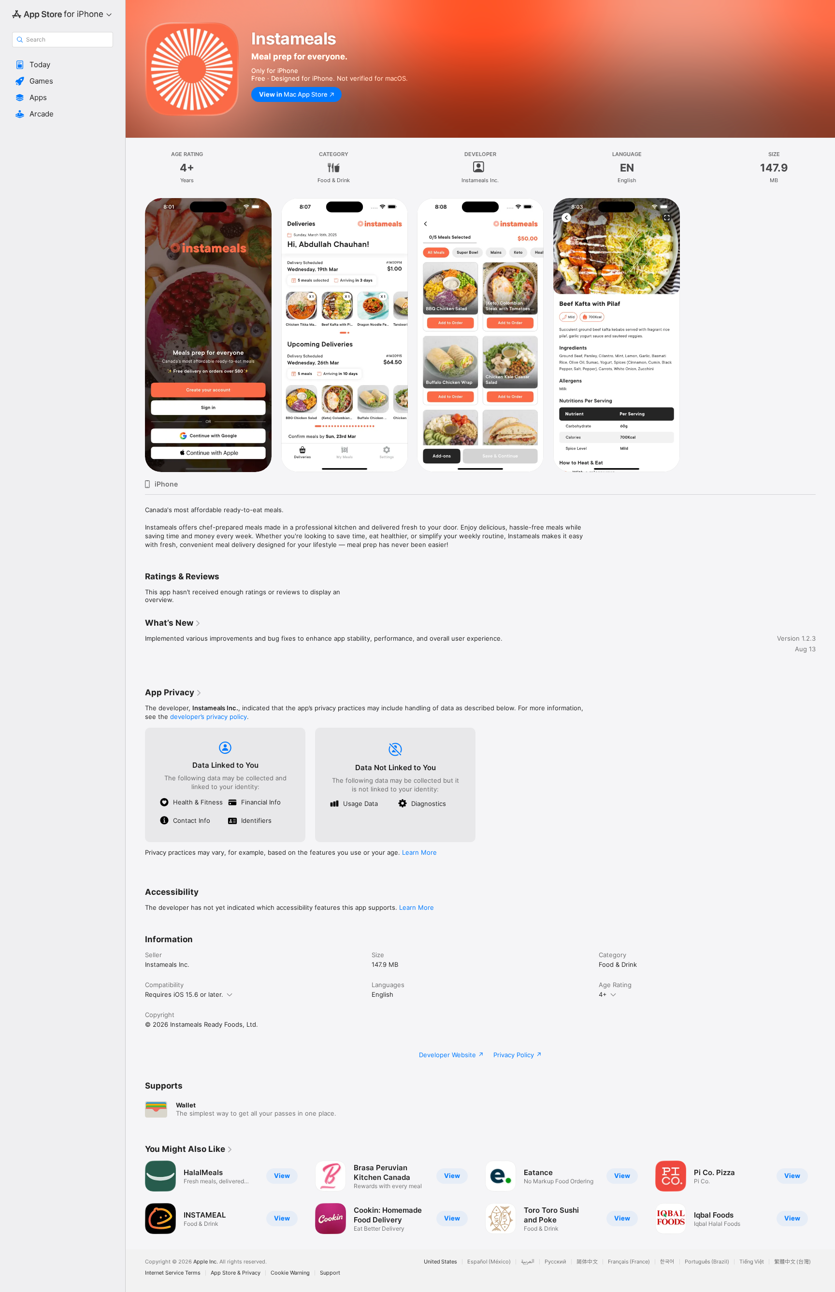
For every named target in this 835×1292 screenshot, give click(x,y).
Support (330, 1273)
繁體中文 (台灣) (792, 1261)
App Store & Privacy (235, 1273)
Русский (555, 1261)
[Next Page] (825, 1197)
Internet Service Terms (173, 1273)
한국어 (667, 1261)
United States (440, 1261)
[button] (63, 64)
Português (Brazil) (707, 1261)
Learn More (419, 852)
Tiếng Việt (751, 1261)
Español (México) (489, 1261)
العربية (527, 1261)
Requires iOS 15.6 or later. (184, 994)
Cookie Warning (290, 1273)
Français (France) (629, 1261)
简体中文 (587, 1261)
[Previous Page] (135, 1197)
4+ (603, 994)
